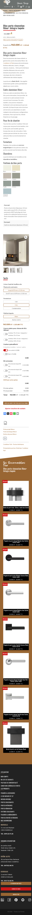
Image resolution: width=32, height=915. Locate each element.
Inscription (7, 6)
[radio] (16, 290)
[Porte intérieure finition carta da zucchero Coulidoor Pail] (7, 191)
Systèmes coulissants (7, 812)
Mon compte (4, 777)
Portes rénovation (6, 809)
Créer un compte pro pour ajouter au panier (16, 403)
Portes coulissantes (7, 802)
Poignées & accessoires (8, 793)
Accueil (5, 11)
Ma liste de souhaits (7, 780)
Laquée (20, 40)
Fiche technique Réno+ (10, 431)
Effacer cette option (11, 380)
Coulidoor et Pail (8, 63)
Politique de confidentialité (9, 783)
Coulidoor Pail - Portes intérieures (13, 444)
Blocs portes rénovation (10, 40)
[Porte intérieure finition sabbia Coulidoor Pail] (7, 175)
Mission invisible (6, 799)
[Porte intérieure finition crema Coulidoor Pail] (16, 168)
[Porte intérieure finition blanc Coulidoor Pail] (7, 168)
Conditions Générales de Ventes (10, 786)
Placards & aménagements (9, 815)
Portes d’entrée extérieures (9, 818)
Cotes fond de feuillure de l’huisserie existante (12, 285)
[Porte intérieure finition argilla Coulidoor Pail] (7, 183)
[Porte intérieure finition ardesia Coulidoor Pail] (16, 183)
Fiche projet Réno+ (9, 429)
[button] (25, 237)
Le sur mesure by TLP (7, 796)
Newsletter (16, 894)
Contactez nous (16, 889)
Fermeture (7, 298)
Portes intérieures (15, 11)
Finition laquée (8, 313)
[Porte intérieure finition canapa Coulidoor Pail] (16, 175)
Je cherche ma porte (16, 883)
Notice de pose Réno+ (10, 434)
